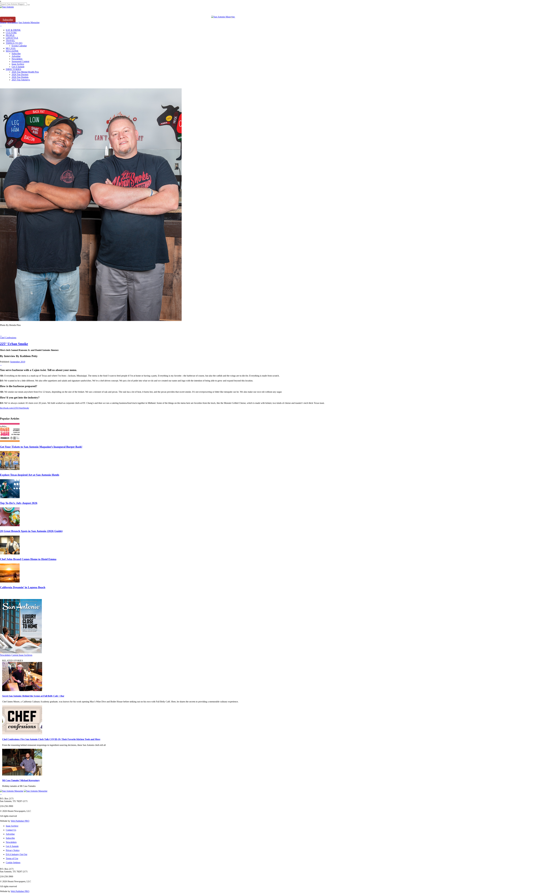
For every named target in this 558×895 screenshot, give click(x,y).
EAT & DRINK (13, 30)
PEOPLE (10, 35)
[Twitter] (1, 25)
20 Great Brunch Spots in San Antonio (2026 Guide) (31, 531)
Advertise (16, 56)
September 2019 (17, 362)
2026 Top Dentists (20, 77)
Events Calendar (19, 45)
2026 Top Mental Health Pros (25, 72)
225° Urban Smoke (14, 344)
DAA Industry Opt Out (16, 854)
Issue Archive (18, 64)
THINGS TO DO (14, 43)
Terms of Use (12, 858)
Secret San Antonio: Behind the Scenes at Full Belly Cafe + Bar (33, 696)
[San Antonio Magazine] (223, 17)
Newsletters (17, 59)
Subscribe (8, 19)
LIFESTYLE (12, 38)
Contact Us (11, 830)
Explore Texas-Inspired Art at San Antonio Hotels (29, 474)
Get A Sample (18, 66)
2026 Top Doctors (20, 74)
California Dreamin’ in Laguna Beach (22, 587)
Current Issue (17, 655)
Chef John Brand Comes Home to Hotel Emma (28, 559)
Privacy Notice (12, 850)
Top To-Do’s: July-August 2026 (18, 503)
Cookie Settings (13, 862)
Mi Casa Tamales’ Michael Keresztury (21, 780)
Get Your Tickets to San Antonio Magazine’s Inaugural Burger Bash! (41, 446)
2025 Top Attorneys (21, 79)
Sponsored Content (20, 61)
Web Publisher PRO (20, 821)
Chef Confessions (8, 337)
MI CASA (11, 48)
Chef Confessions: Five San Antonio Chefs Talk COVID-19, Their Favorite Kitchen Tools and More (51, 739)
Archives (28, 655)
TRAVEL (10, 40)
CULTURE (11, 32)
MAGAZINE (12, 51)
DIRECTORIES (13, 69)
